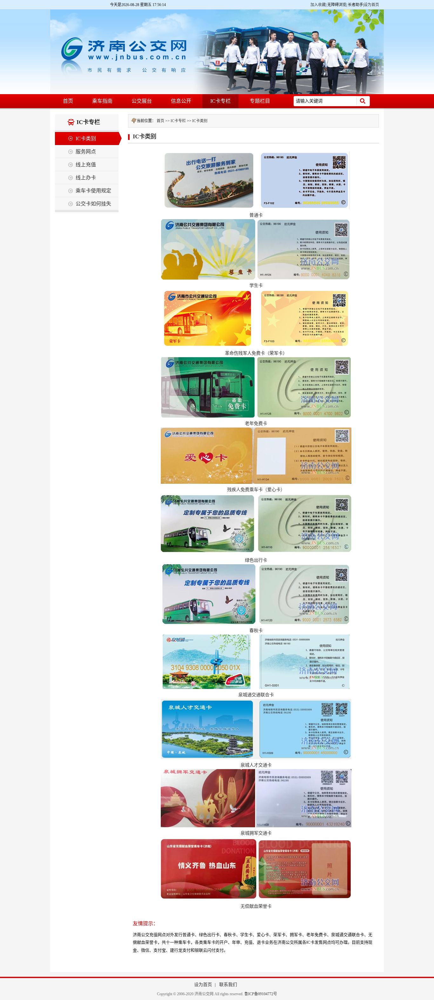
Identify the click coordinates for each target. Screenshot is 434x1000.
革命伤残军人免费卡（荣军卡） (256, 353)
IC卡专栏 (178, 121)
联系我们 (228, 984)
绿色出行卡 (256, 560)
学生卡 (256, 285)
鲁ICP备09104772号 (260, 994)
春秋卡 (256, 630)
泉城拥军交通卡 (256, 833)
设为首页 (371, 5)
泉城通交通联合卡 (256, 694)
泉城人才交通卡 (256, 765)
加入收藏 (318, 5)
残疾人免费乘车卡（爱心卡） (256, 489)
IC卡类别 (199, 121)
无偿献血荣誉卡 (256, 906)
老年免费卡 (256, 423)
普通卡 (256, 215)
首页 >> (164, 121)
